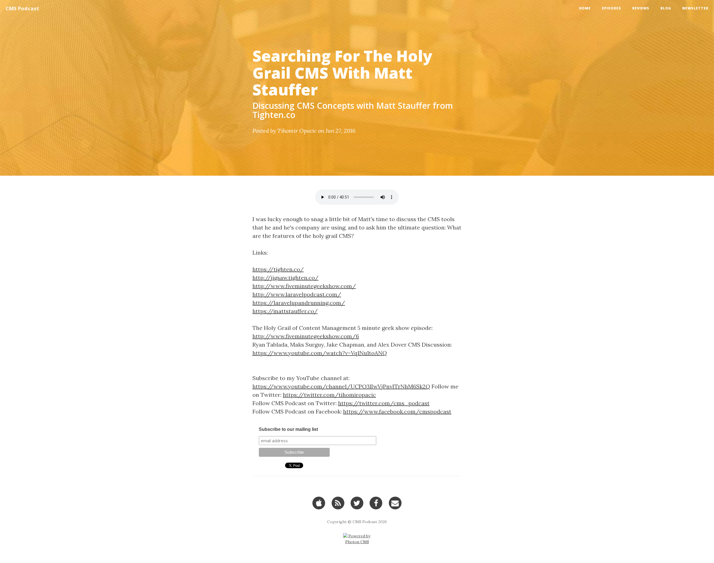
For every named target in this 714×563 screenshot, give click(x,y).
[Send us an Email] (395, 502)
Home (585, 8)
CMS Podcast (22, 8)
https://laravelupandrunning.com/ (298, 302)
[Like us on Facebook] (376, 502)
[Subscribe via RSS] (338, 502)
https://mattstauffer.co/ (285, 311)
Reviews (640, 8)
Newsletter (695, 8)
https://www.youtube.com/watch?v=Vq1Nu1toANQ (319, 352)
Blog (665, 8)
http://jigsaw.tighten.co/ (285, 277)
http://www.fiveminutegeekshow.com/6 (305, 336)
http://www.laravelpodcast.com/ (296, 294)
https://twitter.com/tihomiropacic (329, 394)
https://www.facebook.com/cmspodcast (397, 411)
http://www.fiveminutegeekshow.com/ (304, 285)
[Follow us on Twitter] (356, 502)
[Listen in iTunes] (319, 502)
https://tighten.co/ (278, 269)
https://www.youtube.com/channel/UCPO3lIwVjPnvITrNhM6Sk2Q (341, 386)
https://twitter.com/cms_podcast (384, 403)
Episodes (611, 8)
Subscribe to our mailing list (288, 429)
